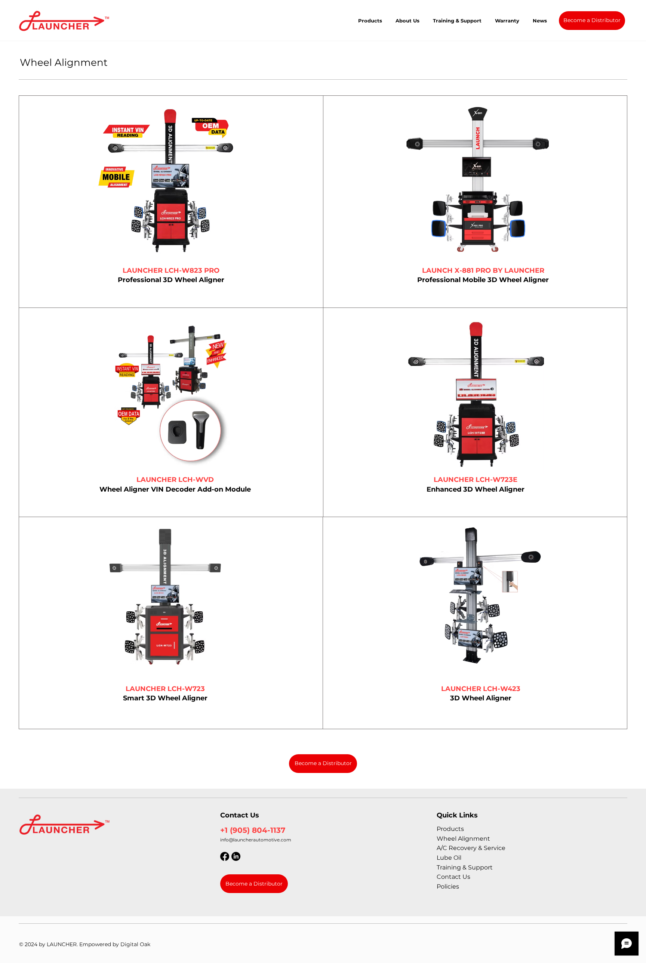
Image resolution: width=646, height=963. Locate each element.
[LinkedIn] (235, 856)
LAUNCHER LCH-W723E (475, 480)
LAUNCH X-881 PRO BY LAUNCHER (483, 270)
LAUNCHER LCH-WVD (175, 480)
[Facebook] (224, 856)
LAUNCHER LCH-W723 (165, 689)
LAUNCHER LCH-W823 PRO (171, 270)
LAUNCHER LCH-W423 (480, 689)
